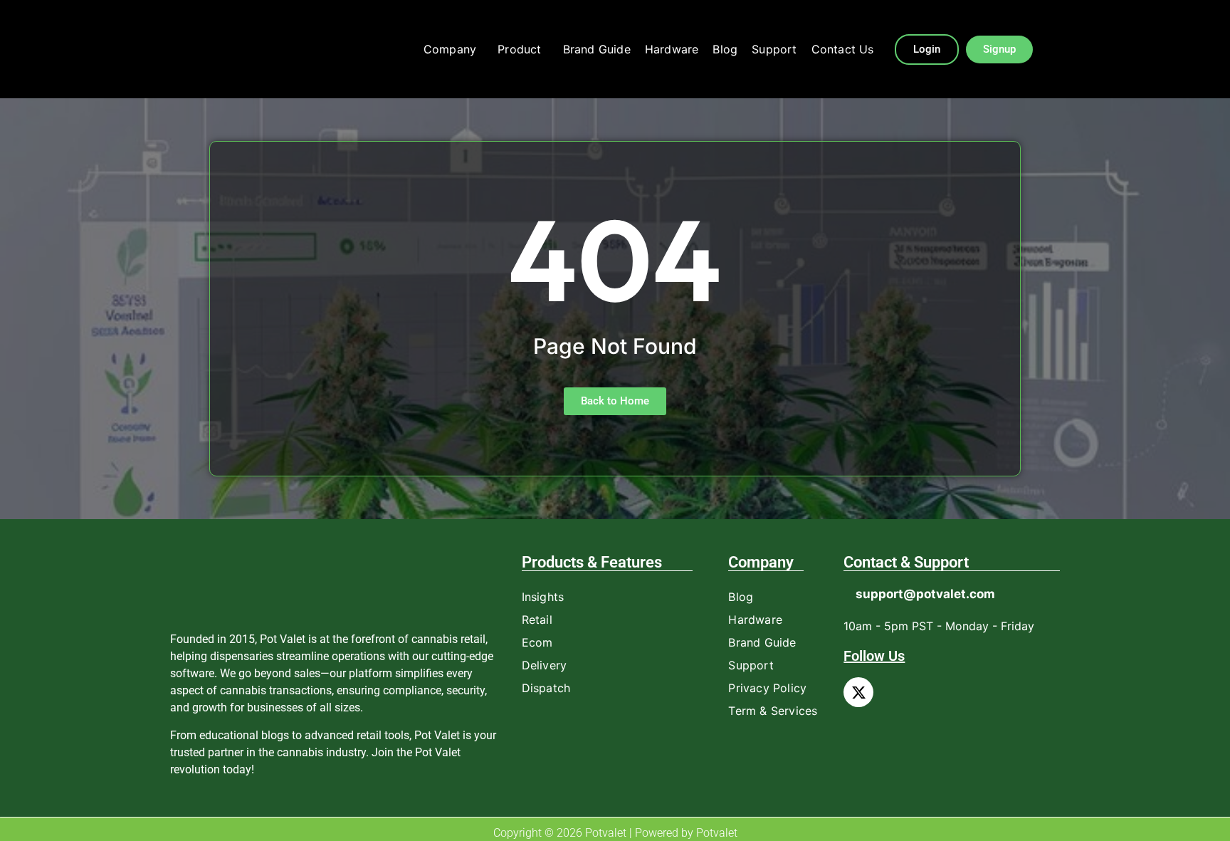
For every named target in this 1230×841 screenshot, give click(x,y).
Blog (725, 49)
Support (774, 49)
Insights (543, 597)
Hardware (672, 49)
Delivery (544, 665)
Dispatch (546, 688)
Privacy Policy (767, 688)
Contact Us (842, 49)
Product (519, 49)
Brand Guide (597, 49)
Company (450, 49)
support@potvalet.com (925, 594)
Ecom (537, 642)
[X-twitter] (858, 692)
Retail (537, 619)
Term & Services (772, 711)
